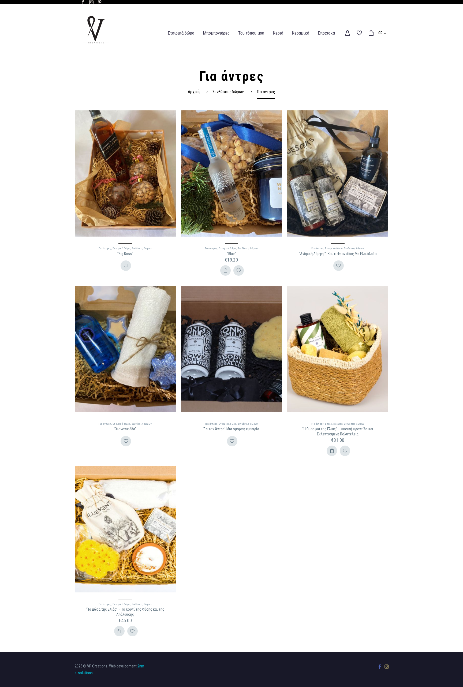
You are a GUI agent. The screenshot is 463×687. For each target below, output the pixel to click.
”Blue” (231, 254)
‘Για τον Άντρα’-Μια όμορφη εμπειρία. (231, 429)
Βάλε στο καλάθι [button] (225, 270)
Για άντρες (105, 248)
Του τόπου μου (251, 33)
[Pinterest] (100, 2)
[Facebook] (83, 2)
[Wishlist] (359, 33)
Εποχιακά (326, 33)
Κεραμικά (300, 33)
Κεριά (278, 33)
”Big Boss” (125, 254)
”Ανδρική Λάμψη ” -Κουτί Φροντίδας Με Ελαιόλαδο (338, 254)
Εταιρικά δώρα (181, 33)
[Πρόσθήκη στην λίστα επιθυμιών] (126, 265)
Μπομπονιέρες (216, 33)
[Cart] (371, 33)
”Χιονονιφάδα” (125, 429)
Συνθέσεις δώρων (142, 248)
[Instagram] (91, 2)
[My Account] (347, 33)
